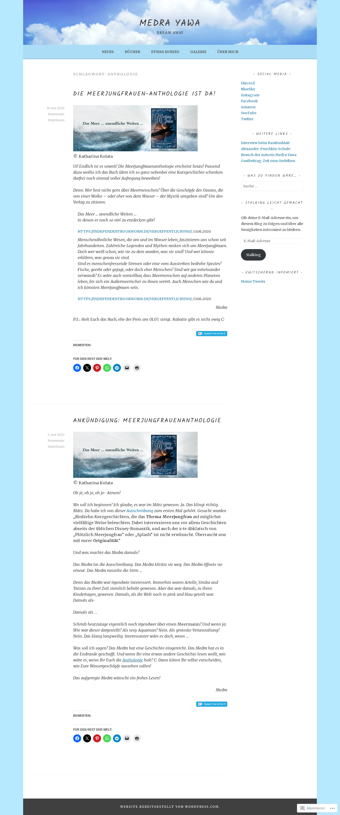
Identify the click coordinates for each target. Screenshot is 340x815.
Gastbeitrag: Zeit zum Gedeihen (268, 161)
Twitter (247, 119)
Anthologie (132, 659)
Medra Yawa (170, 24)
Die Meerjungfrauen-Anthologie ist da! (144, 94)
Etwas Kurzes (165, 52)
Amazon (248, 107)
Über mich (227, 52)
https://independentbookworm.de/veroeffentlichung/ (135, 231)
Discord (248, 83)
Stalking (253, 255)
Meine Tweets (253, 281)
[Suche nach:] (272, 186)
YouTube (248, 113)
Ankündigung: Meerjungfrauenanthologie (147, 421)
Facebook (249, 101)
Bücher (132, 52)
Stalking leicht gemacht (274, 203)
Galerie (198, 52)
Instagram (250, 95)
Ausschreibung (139, 510)
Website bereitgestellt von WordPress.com (169, 807)
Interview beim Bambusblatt (265, 143)
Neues (108, 52)
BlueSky (248, 89)
